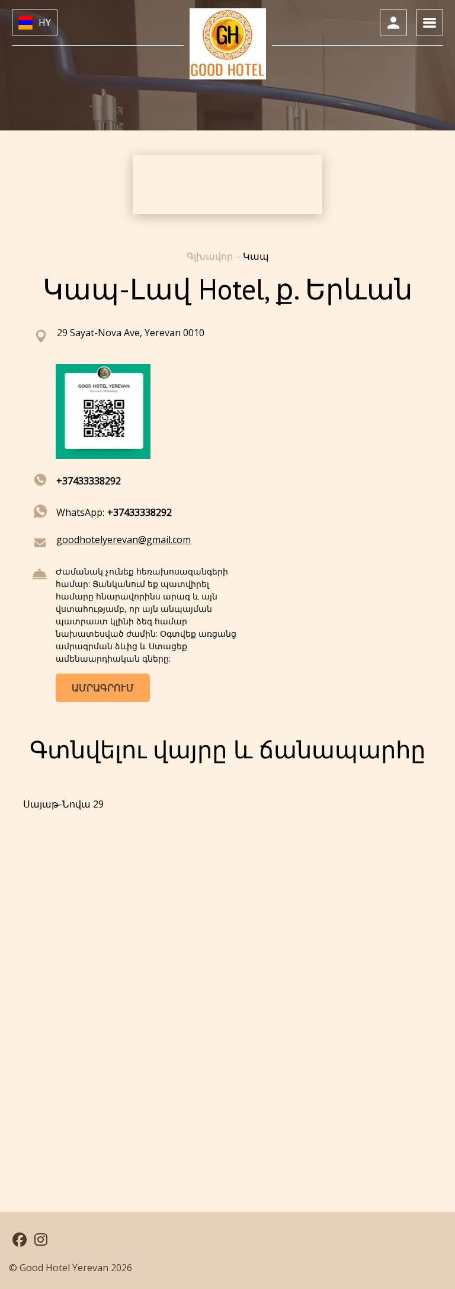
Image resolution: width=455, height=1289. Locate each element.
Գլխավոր (211, 256)
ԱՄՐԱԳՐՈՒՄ (103, 687)
